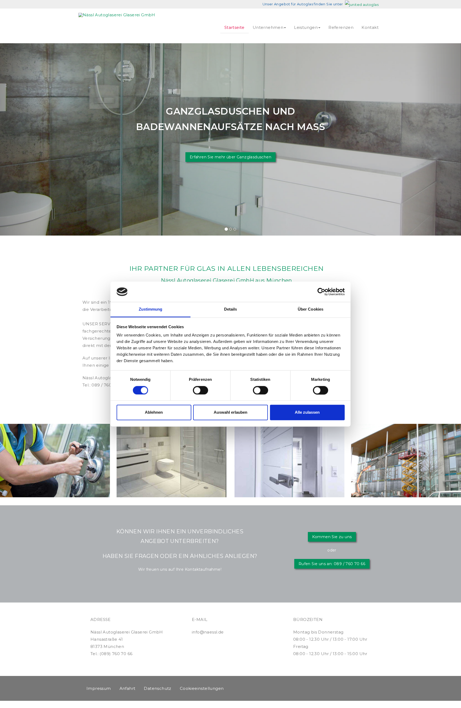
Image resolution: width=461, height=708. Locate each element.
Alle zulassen (307, 412)
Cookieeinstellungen (202, 688)
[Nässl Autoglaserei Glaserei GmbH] (116, 15)
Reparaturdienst (406, 436)
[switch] (200, 390)
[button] (23, 139)
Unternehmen (268, 27)
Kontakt (370, 27)
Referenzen (340, 27)
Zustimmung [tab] (150, 309)
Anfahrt (128, 688)
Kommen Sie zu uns (332, 536)
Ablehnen (154, 412)
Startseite (234, 27)
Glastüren (289, 436)
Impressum (98, 688)
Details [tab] (230, 309)
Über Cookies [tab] (310, 309)
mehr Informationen (55, 481)
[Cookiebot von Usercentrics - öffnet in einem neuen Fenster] (321, 292)
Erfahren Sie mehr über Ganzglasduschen (230, 157)
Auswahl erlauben (230, 412)
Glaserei (55, 436)
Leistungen (306, 27)
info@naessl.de (208, 632)
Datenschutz (157, 688)
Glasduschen (171, 436)
